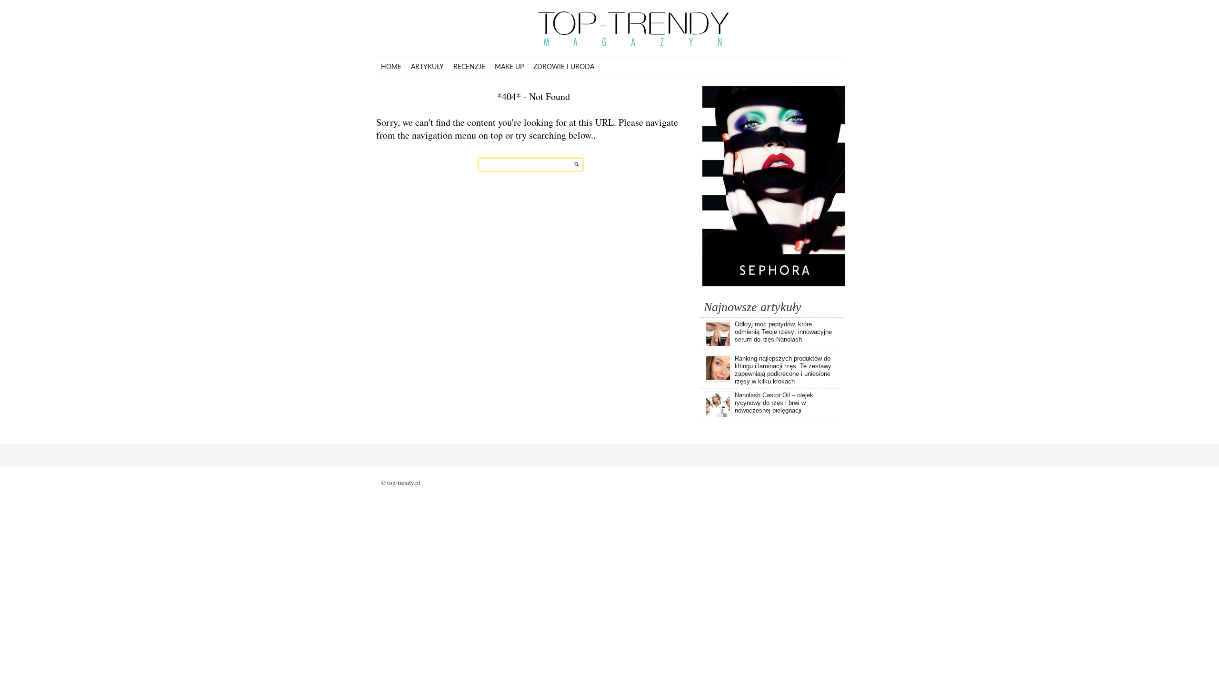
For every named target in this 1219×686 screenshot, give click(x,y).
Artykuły (427, 67)
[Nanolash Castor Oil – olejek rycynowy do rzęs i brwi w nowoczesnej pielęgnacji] (718, 416)
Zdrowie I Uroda (563, 67)
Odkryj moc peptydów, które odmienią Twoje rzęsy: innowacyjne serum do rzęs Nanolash (783, 332)
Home (391, 67)
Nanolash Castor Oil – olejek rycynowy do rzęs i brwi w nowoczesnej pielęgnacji (774, 403)
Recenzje (469, 67)
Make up (509, 67)
